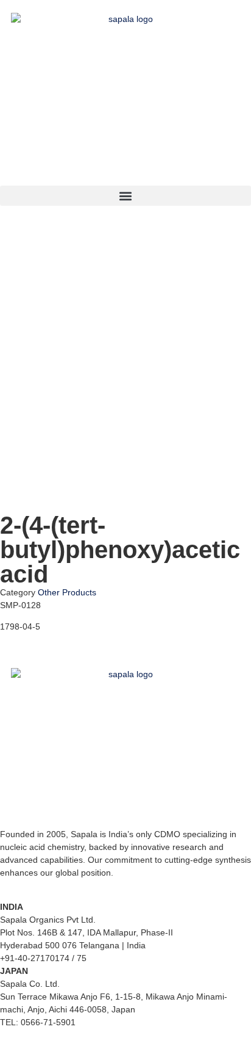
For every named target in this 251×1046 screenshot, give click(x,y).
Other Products (67, 592)
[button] (125, 196)
